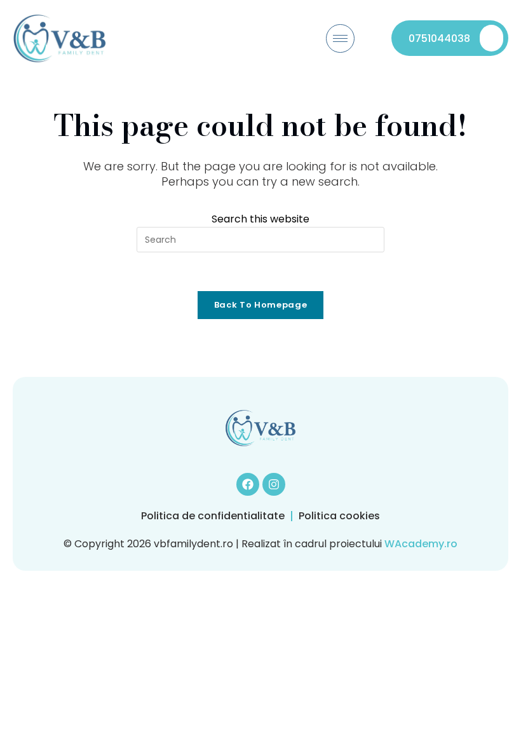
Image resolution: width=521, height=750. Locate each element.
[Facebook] (247, 484)
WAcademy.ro (420, 543)
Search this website (260, 219)
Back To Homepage (260, 305)
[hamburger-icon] (340, 38)
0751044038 (439, 38)
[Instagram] (273, 484)
